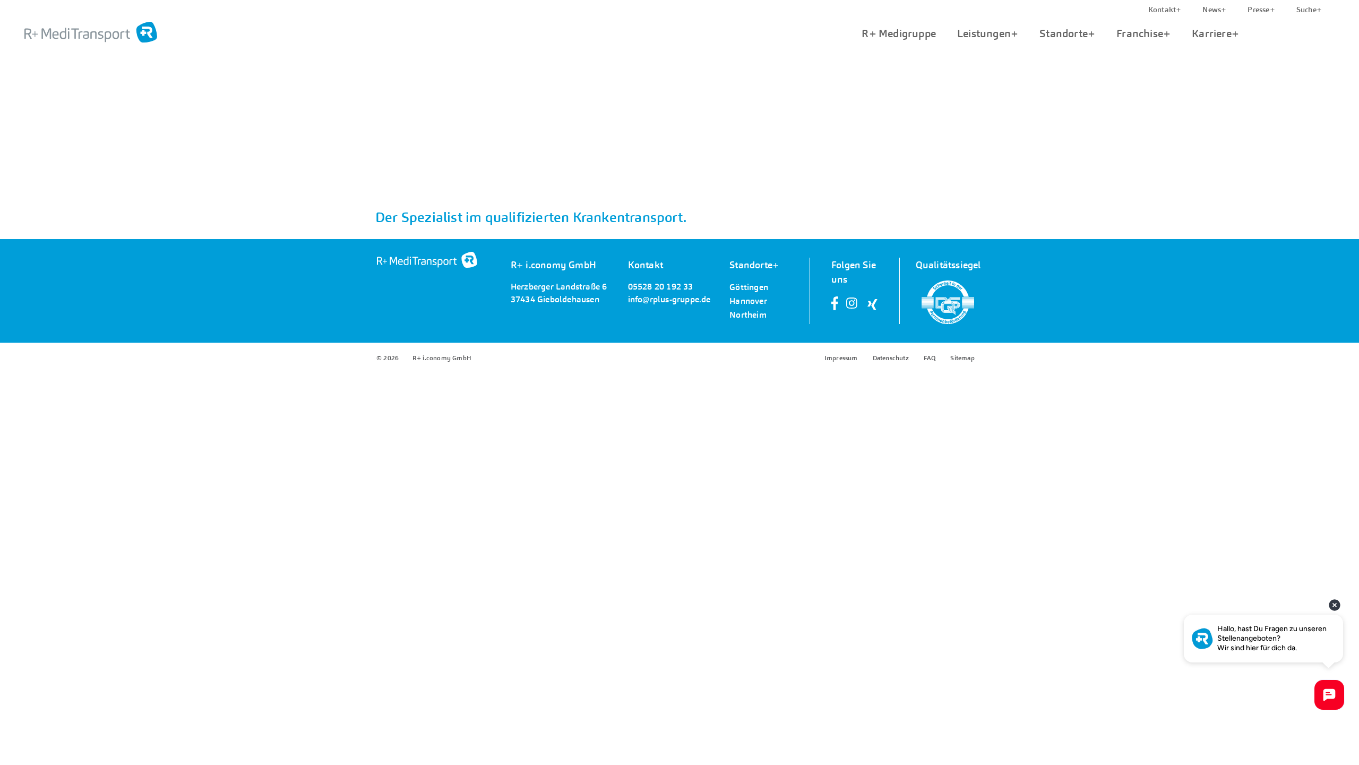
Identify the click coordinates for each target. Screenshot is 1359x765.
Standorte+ (1067, 33)
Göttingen (748, 287)
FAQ (930, 358)
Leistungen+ (987, 33)
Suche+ (1309, 9)
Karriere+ (1215, 33)
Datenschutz (891, 358)
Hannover (748, 301)
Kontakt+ (1165, 9)
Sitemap (962, 358)
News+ (1214, 9)
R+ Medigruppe (899, 33)
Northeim (748, 315)
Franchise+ (1143, 33)
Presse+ (1261, 9)
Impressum (841, 358)
